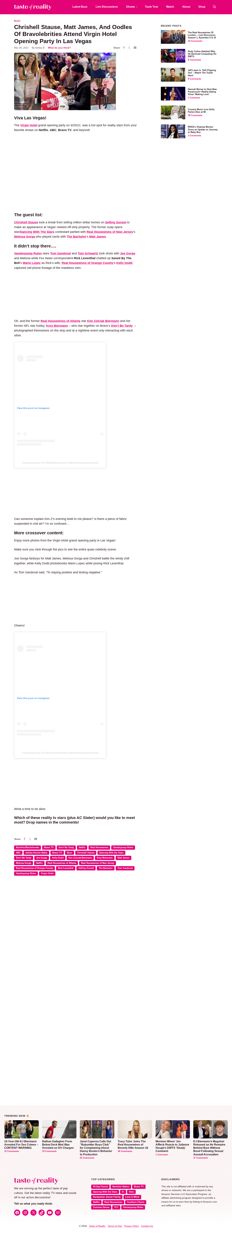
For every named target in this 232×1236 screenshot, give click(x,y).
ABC (18, 853)
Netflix (82, 847)
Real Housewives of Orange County (34, 868)
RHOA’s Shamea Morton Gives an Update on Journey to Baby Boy (203, 129)
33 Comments (11, 1151)
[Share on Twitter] (129, 48)
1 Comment (194, 98)
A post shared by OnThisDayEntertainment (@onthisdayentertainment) (60, 462)
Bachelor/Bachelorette (27, 847)
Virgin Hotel (47, 873)
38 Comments (195, 115)
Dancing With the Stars (111, 853)
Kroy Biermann (105, 858)
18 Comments (195, 41)
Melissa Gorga (23, 863)
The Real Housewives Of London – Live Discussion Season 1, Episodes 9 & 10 (202, 35)
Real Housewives (99, 847)
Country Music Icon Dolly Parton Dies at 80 (201, 110)
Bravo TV (49, 847)
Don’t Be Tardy (122, 325)
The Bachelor (106, 868)
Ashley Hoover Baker (36, 853)
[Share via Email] (135, 48)
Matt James (123, 858)
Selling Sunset (86, 868)
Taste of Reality (97, 1226)
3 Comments (194, 135)
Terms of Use (115, 1226)
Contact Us (147, 1226)
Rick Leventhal (65, 868)
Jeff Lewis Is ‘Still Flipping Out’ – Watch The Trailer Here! (202, 73)
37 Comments (200, 1158)
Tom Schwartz (88, 253)
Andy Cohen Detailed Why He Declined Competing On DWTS (202, 54)
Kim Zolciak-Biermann (80, 858)
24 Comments (87, 1158)
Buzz (17, 21)
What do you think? (59, 47)
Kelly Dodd (58, 858)
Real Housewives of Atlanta (62, 863)
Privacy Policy (131, 1226)
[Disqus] (76, 927)
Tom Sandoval (125, 868)
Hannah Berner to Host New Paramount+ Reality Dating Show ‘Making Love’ (202, 92)
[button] (214, 6)
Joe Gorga (41, 858)
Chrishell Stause (85, 853)
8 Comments (194, 60)
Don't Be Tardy (66, 847)
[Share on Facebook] (124, 48)
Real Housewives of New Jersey (97, 863)
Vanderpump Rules (123, 847)
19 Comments (49, 1151)
